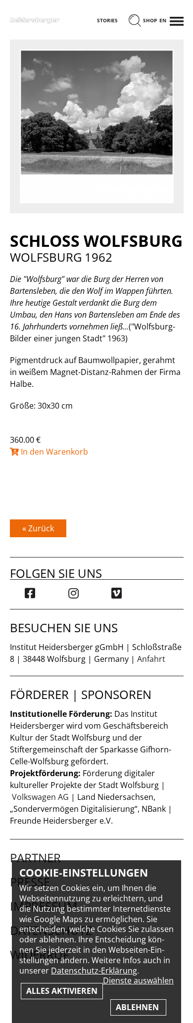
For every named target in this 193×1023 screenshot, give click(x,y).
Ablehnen (138, 1007)
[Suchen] (135, 21)
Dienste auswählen (138, 981)
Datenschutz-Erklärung (94, 970)
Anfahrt (151, 658)
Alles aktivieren (61, 990)
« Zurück (38, 528)
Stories (107, 20)
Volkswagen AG (40, 796)
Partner (35, 858)
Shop (150, 20)
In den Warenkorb (53, 451)
